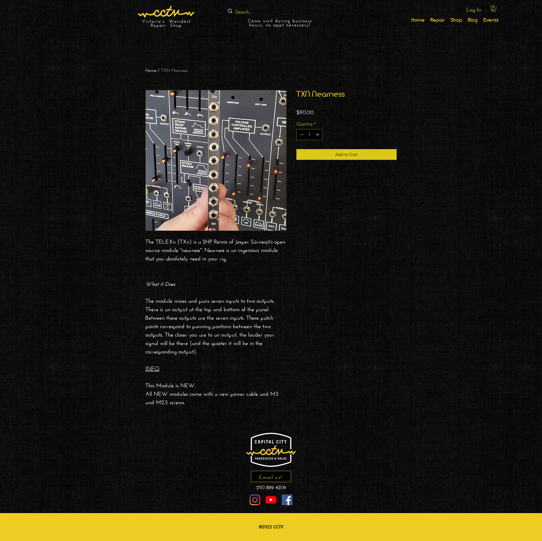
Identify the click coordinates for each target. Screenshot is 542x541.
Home (150, 69)
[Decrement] (301, 134)
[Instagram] (255, 499)
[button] (493, 8)
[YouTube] (271, 499)
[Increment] (318, 134)
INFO (152, 367)
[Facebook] (287, 499)
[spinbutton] (309, 134)
